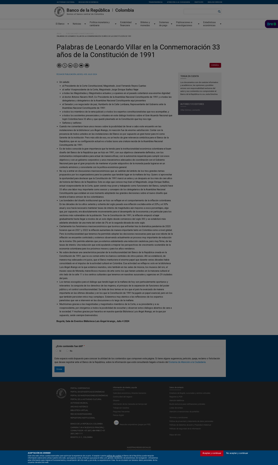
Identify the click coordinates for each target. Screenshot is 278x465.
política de (114, 456)
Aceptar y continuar (212, 453)
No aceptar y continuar (237, 453)
